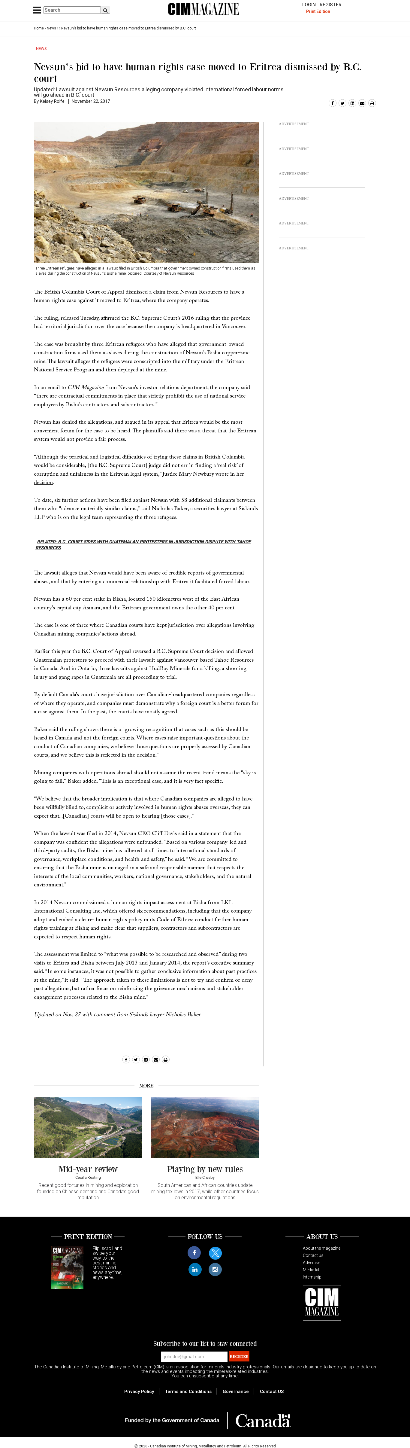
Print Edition (318, 11)
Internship (312, 1277)
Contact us (313, 1255)
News (51, 28)
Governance (236, 1391)
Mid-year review (88, 1169)
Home (39, 28)
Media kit (311, 1269)
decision (43, 483)
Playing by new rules (205, 1169)
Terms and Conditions (188, 1391)
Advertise (311, 1262)
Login (309, 4)
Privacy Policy (139, 1391)
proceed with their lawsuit (125, 660)
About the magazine (321, 1248)
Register (331, 4)
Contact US (272, 1391)
